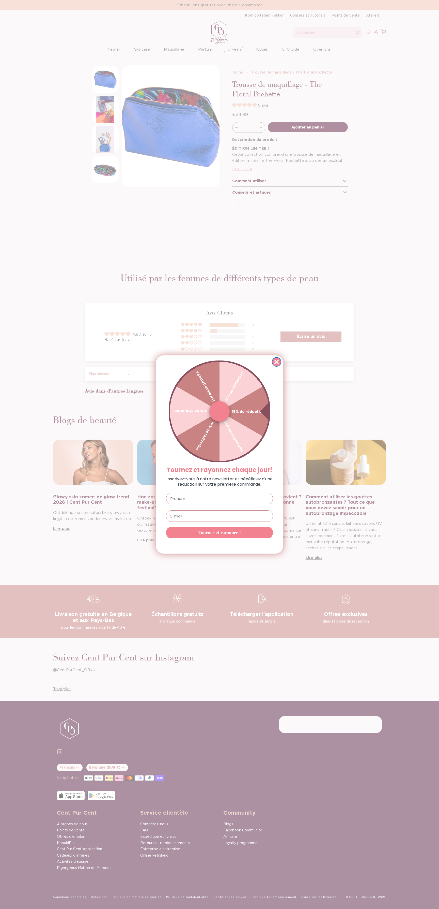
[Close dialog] (276, 361)
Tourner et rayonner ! (219, 532)
